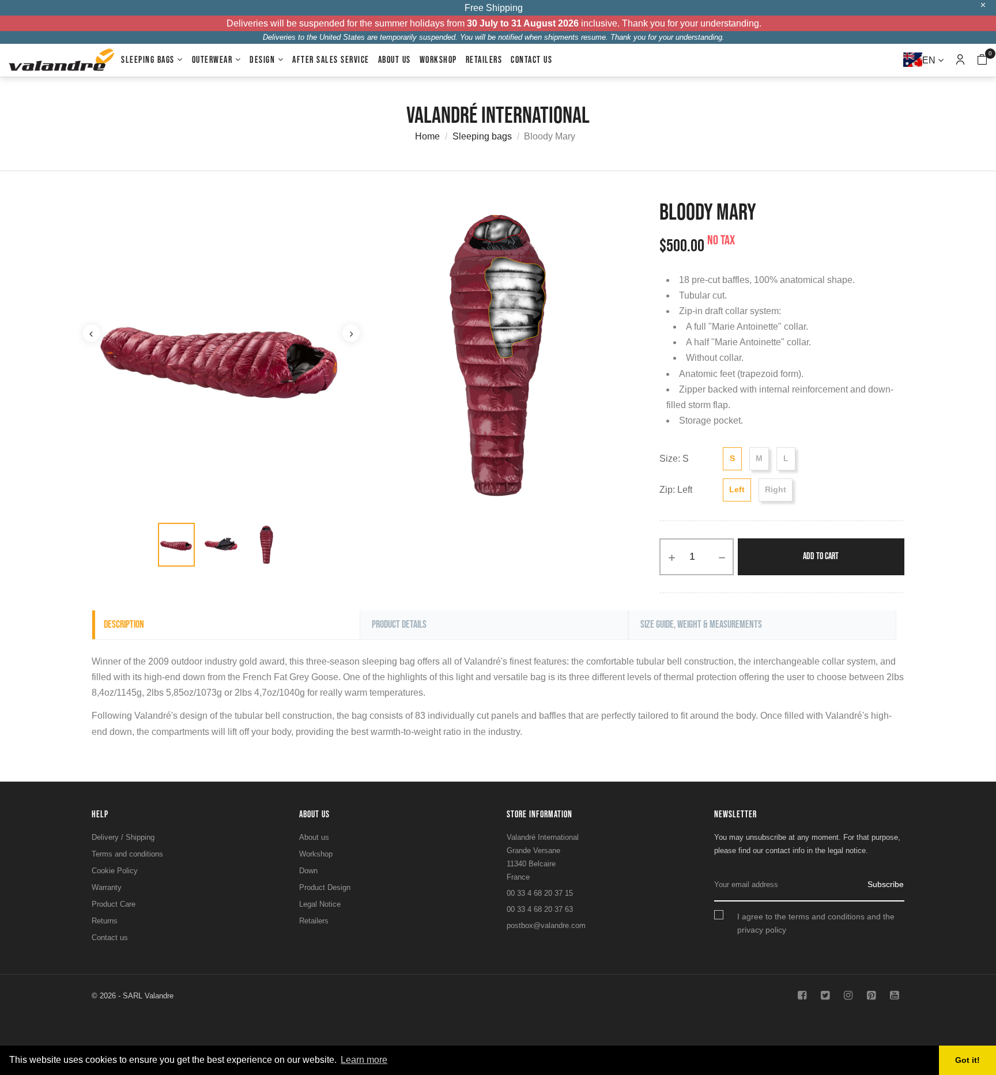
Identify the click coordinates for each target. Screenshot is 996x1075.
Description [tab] (124, 624)
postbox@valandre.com (546, 925)
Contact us (110, 937)
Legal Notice (320, 904)
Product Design (324, 887)
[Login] (960, 60)
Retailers (314, 920)
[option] (176, 545)
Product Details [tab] (399, 624)
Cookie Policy (115, 870)
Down (308, 870)
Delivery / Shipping (123, 837)
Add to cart (821, 556)
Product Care (113, 904)
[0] (982, 61)
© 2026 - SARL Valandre (132, 995)
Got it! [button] (967, 1060)
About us (314, 837)
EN (930, 60)
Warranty (107, 887)
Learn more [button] (364, 1060)
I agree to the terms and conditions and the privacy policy (816, 923)
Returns (105, 920)
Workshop (316, 854)
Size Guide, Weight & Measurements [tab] (701, 624)
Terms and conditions (127, 854)
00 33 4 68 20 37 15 (540, 893)
